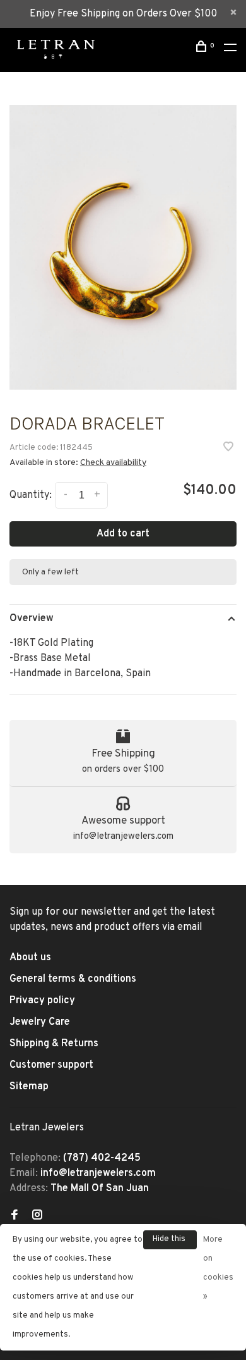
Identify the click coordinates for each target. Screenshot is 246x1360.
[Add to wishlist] (228, 448)
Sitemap (29, 1086)
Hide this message (170, 1241)
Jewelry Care (39, 1022)
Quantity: (30, 495)
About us (30, 957)
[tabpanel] (123, 247)
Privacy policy (42, 1000)
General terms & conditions (72, 979)
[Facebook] (14, 1216)
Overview (31, 618)
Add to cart (123, 534)
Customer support (51, 1065)
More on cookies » (218, 1268)
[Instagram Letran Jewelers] (37, 1216)
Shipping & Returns (53, 1043)
